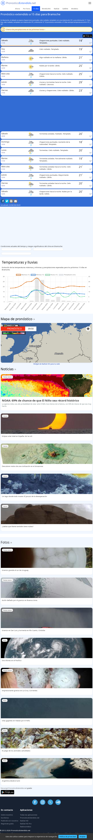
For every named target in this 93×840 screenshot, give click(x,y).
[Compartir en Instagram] (11, 201)
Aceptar (83, 836)
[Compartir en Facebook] (3, 201)
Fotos (5, 542)
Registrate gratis (7, 823)
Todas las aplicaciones (28, 815)
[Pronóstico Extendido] (18, 3)
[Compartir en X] (7, 201)
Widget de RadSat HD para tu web (46, 364)
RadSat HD (24, 821)
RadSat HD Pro (26, 823)
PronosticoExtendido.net (29, 818)
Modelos (74, 8)
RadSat (56, 8)
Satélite (65, 8)
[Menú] (90, 3)
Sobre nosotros (7, 815)
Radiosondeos (25, 826)
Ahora (17, 8)
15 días (36, 8)
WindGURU (46, 8)
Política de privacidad (68, 836)
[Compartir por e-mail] (15, 201)
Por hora (26, 8)
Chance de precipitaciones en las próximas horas (25, 29)
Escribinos (5, 818)
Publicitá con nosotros (9, 821)
